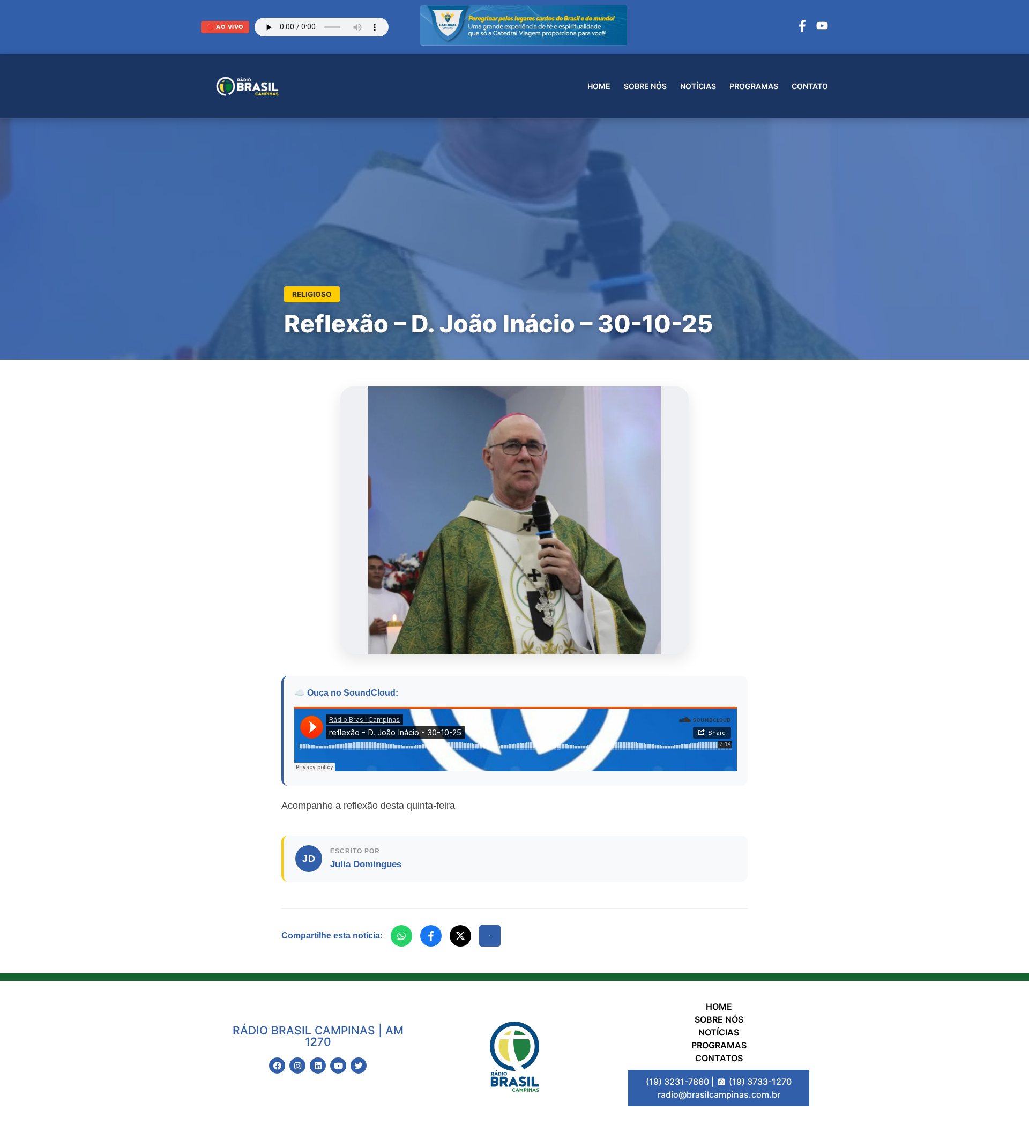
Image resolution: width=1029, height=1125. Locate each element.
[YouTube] (822, 27)
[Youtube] (338, 1065)
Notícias (698, 86)
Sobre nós (645, 86)
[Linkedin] (318, 1065)
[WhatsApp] (401, 936)
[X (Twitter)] (460, 936)
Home (598, 86)
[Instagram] (297, 1065)
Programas (753, 86)
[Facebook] (802, 27)
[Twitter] (359, 1065)
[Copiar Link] (490, 936)
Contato (810, 86)
